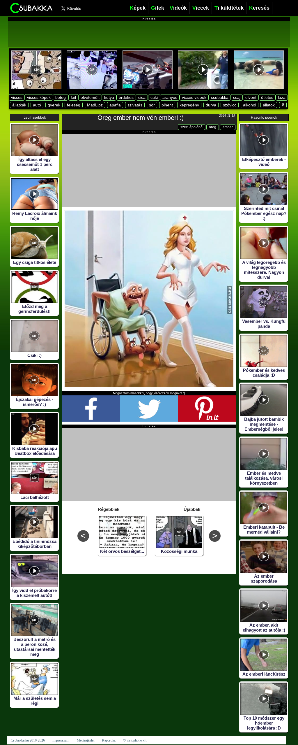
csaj (236, 97)
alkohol (249, 105)
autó (37, 105)
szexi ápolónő (191, 127)
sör (152, 105)
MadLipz (95, 105)
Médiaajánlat (85, 740)
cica (142, 97)
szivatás (134, 105)
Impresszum (60, 740)
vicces (16, 97)
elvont (250, 97)
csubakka (219, 97)
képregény (189, 105)
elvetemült (90, 97)
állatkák (19, 105)
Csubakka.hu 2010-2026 (28, 740)
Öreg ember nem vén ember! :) (140, 117)
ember (228, 127)
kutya (109, 97)
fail (73, 97)
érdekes (126, 97)
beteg (60, 97)
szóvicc (229, 105)
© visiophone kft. (135, 740)
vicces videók (194, 97)
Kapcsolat (109, 740)
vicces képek (39, 97)
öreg (212, 127)
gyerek (54, 105)
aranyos (169, 97)
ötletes (267, 97)
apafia (115, 105)
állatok (269, 105)
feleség (73, 105)
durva (211, 105)
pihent (167, 105)
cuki (154, 97)
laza (281, 97)
